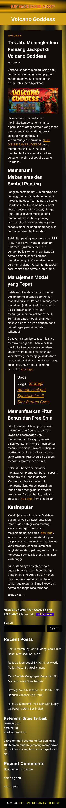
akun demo (11, 786)
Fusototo (27, 740)
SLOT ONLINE (14, 36)
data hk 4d (11, 727)
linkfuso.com (12, 723)
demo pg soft (12, 778)
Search (8, 622)
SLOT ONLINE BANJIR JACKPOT (38, 803)
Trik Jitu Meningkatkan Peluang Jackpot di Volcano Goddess (33, 49)
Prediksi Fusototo (15, 732)
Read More (16, 595)
